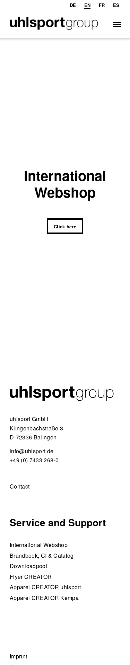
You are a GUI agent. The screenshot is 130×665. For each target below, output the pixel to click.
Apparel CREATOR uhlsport (45, 587)
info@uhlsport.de (31, 451)
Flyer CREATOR (31, 577)
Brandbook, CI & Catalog (41, 555)
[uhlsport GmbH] (54, 24)
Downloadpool (28, 566)
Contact (19, 486)
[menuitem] (73, 5)
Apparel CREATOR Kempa (44, 598)
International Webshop (39, 545)
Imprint (18, 656)
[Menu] (116, 24)
